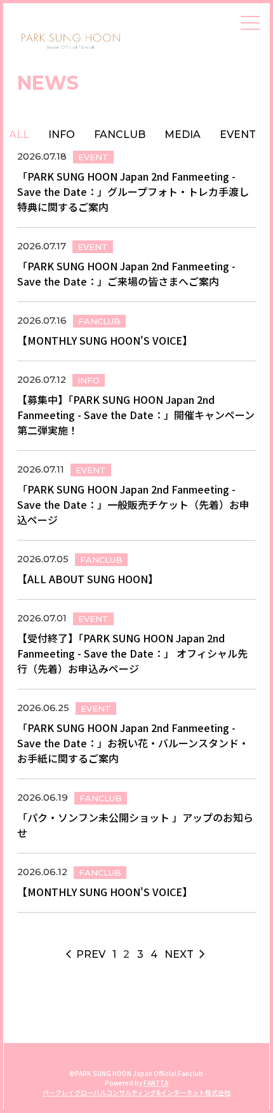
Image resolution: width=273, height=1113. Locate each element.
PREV (85, 954)
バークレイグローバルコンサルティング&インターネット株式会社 (136, 1092)
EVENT (238, 134)
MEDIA (182, 134)
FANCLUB (119, 134)
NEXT (185, 954)
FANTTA (155, 1083)
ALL (19, 134)
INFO (61, 134)
